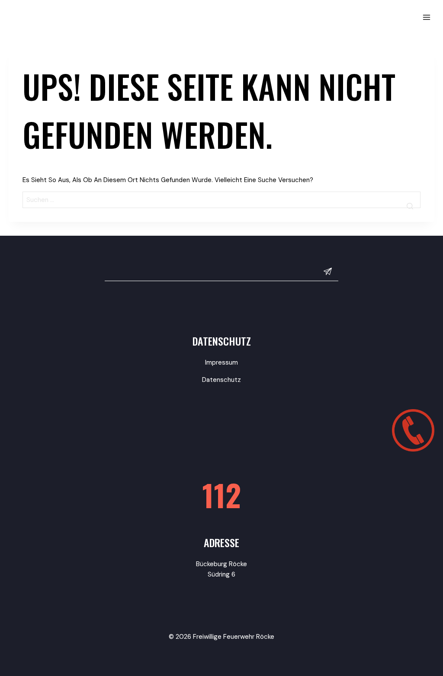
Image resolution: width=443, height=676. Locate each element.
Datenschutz (221, 379)
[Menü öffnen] (426, 17)
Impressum (221, 362)
